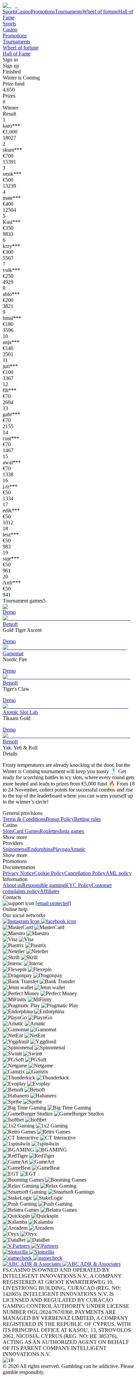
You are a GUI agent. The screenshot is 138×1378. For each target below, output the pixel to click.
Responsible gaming (43, 885)
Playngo (61, 849)
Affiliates (49, 891)
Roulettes (49, 831)
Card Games (26, 831)
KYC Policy (78, 885)
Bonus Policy (60, 819)
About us (12, 885)
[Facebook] (58, 921)
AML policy (119, 873)
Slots (8, 831)
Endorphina (40, 849)
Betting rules (87, 819)
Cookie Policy (49, 873)
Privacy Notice (18, 873)
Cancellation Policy (85, 873)
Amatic (77, 849)
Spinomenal (15, 849)
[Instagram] (22, 921)
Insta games (71, 831)
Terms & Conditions (24, 819)
